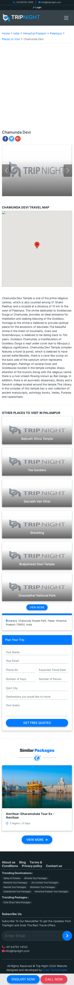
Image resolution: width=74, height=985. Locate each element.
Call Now (54, 979)
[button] (37, 245)
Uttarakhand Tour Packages (17, 891)
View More (37, 607)
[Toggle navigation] (66, 17)
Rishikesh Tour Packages (42, 887)
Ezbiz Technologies (55, 970)
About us (8, 862)
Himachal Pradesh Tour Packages (51, 891)
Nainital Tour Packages (15, 887)
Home (6, 33)
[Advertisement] (37, 88)
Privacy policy (32, 866)
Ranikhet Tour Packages (15, 882)
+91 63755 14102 (24, 2)
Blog (22, 862)
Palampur (56, 33)
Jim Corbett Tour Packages (44, 882)
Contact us (54, 866)
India (16, 33)
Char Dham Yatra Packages (17, 902)
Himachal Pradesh (34, 33)
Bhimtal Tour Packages (35, 878)
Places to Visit (11, 39)
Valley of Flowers (12, 878)
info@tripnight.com (51, 2)
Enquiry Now (23, 979)
